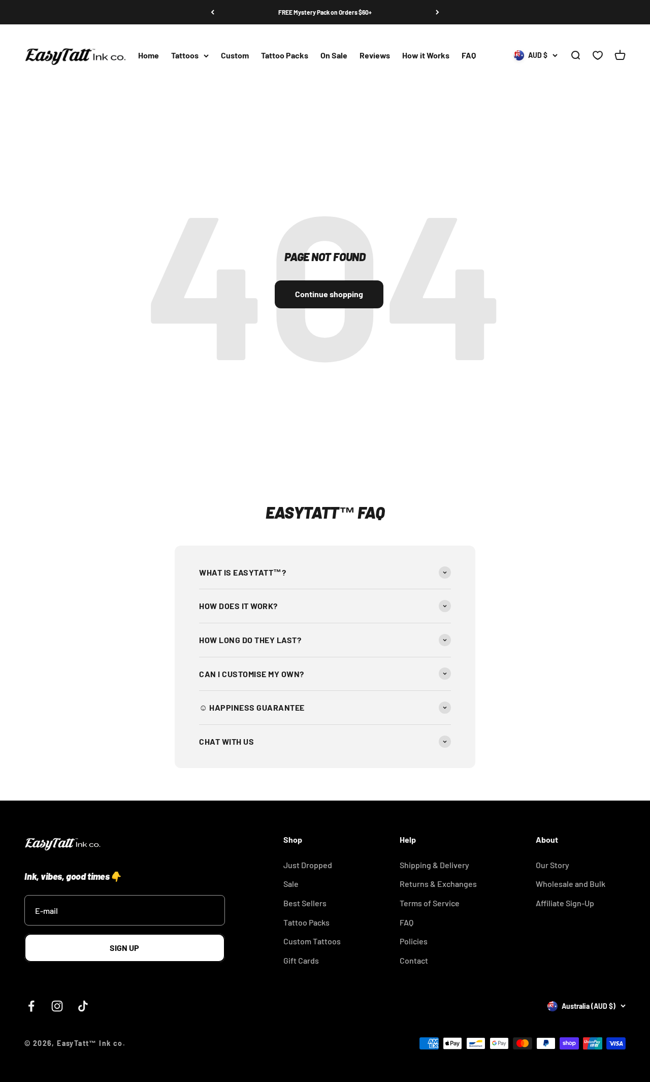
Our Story (552, 865)
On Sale (333, 55)
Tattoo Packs (284, 55)
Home (148, 55)
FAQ (469, 55)
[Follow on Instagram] (57, 1006)
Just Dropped (307, 865)
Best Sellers (305, 903)
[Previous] (212, 12)
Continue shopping (329, 294)
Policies (414, 941)
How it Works (425, 55)
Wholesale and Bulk (570, 883)
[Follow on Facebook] (31, 1006)
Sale (291, 883)
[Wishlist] (597, 55)
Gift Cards (301, 960)
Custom (235, 55)
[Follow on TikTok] (83, 1006)
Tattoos (185, 55)
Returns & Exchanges (438, 883)
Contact (414, 960)
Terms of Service (430, 903)
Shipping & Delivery (434, 865)
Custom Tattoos (312, 941)
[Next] (437, 12)
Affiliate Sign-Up (565, 903)
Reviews (375, 55)
